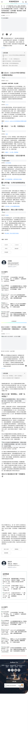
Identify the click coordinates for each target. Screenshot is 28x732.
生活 (4, 6)
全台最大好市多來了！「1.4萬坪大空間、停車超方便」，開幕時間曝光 (18, 594)
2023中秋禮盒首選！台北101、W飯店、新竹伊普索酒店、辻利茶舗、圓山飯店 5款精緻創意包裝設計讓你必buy (16, 6)
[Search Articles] (23, 2)
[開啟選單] (2, 2)
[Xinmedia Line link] (19, 670)
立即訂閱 (14, 681)
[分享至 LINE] (6, 34)
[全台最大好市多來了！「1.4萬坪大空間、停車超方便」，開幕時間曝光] (6, 595)
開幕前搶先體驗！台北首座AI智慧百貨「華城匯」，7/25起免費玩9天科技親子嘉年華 (18, 580)
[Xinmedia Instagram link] (12, 670)
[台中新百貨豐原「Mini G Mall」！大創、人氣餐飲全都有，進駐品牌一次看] (6, 588)
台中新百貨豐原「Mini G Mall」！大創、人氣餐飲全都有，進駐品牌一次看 (18, 587)
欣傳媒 (3, 15)
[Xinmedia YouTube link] (15, 670)
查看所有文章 (11, 266)
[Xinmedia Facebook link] (9, 670)
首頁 (1, 6)
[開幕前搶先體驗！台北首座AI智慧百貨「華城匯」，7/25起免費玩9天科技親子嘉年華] (6, 581)
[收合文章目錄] (24, 53)
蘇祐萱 (3, 333)
